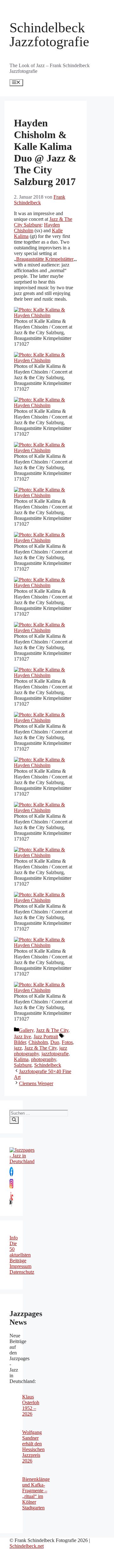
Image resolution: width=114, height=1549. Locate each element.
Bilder (20, 1042)
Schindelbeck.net (27, 1546)
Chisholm (38, 1042)
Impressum (20, 1266)
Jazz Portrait (46, 1036)
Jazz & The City (52, 1030)
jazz (18, 1048)
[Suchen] (14, 1120)
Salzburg (23, 1065)
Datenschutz (22, 1272)
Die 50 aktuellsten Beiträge (20, 1252)
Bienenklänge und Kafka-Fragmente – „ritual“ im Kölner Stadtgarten (36, 1493)
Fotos (67, 1042)
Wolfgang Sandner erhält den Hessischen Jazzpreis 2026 (33, 1446)
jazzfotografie (55, 1053)
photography (43, 1059)
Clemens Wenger (36, 1083)
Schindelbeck (47, 1065)
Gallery (26, 1030)
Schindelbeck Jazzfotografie (49, 34)
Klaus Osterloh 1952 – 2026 (30, 1405)
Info (14, 1237)
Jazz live (22, 1036)
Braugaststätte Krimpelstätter (44, 259)
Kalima (21, 1059)
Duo (54, 1042)
